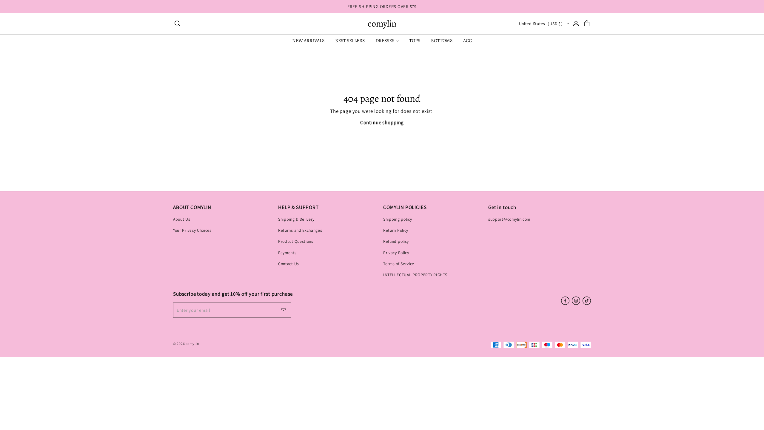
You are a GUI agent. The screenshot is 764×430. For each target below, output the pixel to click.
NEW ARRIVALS (308, 40)
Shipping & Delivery (296, 219)
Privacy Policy (396, 252)
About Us (181, 219)
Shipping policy (397, 219)
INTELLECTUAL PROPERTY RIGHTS (415, 274)
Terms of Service (398, 263)
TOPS (414, 40)
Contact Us (288, 263)
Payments (287, 252)
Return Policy (395, 230)
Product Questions (295, 241)
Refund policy (396, 241)
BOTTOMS (441, 40)
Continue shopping (382, 122)
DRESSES (384, 40)
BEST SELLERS (350, 40)
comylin (382, 24)
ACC (467, 40)
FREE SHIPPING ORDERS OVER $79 (382, 6)
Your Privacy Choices (192, 230)
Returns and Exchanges (300, 230)
